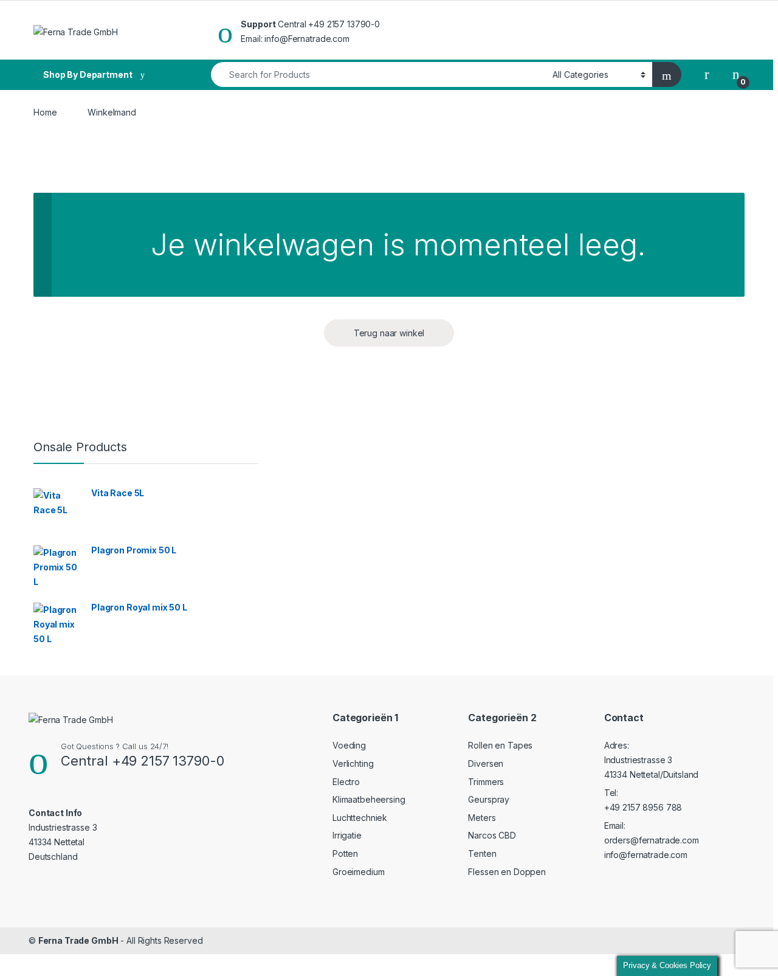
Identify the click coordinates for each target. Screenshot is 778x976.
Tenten (482, 853)
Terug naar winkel (389, 333)
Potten (345, 853)
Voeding (349, 745)
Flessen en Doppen (507, 872)
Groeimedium (358, 872)
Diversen (485, 763)
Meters (481, 817)
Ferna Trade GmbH (78, 940)
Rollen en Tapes (500, 745)
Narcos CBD (492, 835)
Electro (346, 782)
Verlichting (352, 763)
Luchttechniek (359, 817)
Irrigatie (347, 835)
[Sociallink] (34, 880)
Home (45, 112)
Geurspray (488, 799)
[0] (736, 74)
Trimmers (486, 782)
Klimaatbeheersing (368, 799)
